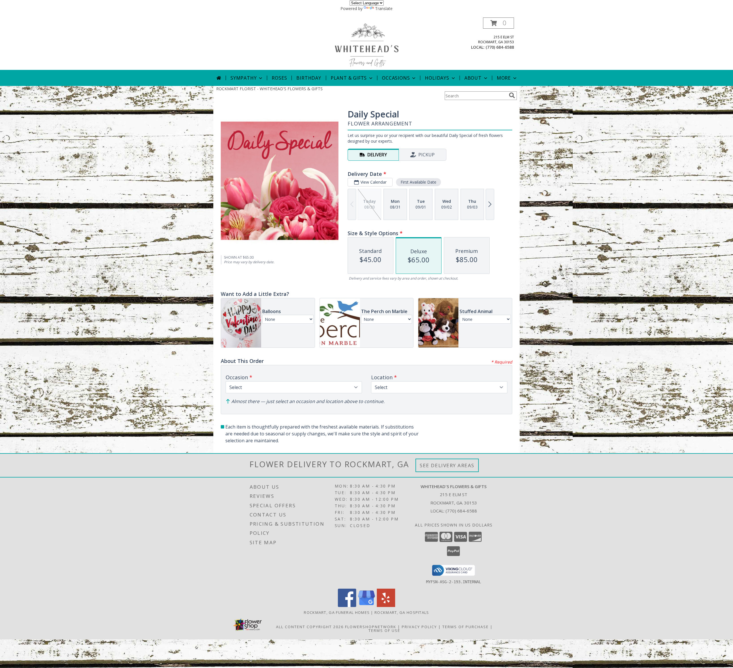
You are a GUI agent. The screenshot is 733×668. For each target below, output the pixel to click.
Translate (384, 8)
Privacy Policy (419, 626)
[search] (512, 95)
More (504, 78)
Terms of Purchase (465, 626)
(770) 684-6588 (500, 47)
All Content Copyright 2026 (310, 626)
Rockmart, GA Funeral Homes (337, 612)
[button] (498, 23)
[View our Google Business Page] (366, 605)
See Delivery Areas (447, 465)
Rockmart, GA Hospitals (402, 612)
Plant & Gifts (349, 78)
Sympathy (243, 78)
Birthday (308, 78)
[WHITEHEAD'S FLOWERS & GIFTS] (366, 43)
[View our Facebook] (347, 605)
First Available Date (418, 182)
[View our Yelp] (386, 605)
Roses (279, 78)
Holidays (437, 78)
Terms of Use (384, 630)
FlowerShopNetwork (370, 626)
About (473, 78)
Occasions (396, 78)
